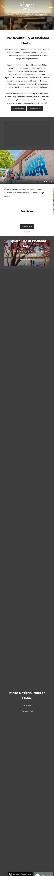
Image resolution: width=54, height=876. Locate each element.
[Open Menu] (51, 6)
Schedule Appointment (22, 874)
